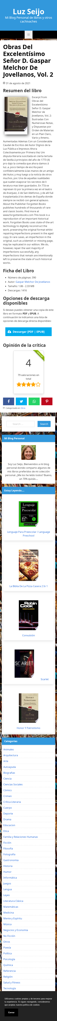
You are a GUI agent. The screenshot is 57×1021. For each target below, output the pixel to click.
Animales (8, 749)
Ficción (7, 842)
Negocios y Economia (15, 930)
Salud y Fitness (11, 982)
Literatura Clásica (13, 901)
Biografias (9, 772)
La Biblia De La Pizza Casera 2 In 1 (28, 586)
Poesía (7, 947)
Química (8, 965)
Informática (10, 877)
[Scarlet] (24, 663)
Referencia (9, 971)
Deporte (8, 813)
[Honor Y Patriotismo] (28, 708)
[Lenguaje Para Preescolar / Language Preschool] (28, 514)
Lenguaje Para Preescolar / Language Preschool (28, 533)
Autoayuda (9, 767)
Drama (7, 819)
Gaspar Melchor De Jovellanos (33, 282)
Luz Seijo (28, 11)
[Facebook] (9, 401)
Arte (5, 761)
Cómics (7, 790)
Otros (23, 408)
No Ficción (9, 936)
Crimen (7, 796)
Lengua (7, 889)
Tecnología (9, 988)
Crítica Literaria (12, 802)
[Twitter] (21, 401)
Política (7, 953)
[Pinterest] (47, 401)
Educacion (9, 825)
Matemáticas (10, 906)
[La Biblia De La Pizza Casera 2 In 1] (28, 565)
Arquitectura (10, 755)
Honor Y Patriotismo (28, 728)
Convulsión (28, 635)
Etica (6, 831)
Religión (8, 976)
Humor (7, 872)
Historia (7, 866)
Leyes (6, 895)
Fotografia (9, 854)
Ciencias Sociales (13, 784)
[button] (29, 35)
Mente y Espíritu (12, 918)
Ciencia (7, 778)
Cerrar (11, 1012)
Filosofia (8, 848)
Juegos (7, 883)
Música (7, 924)
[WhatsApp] (34, 401)
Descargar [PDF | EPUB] (29, 331)
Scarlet (45, 679)
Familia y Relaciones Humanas (20, 837)
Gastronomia (11, 860)
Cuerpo (7, 807)
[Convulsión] (28, 615)
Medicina (8, 912)
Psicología (9, 959)
